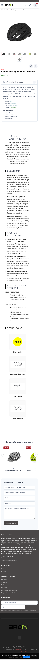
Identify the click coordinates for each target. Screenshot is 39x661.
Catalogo (4, 587)
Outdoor (3, 571)
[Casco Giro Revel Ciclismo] (13, 456)
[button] (26, 5)
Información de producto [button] (15, 82)
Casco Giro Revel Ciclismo (13, 470)
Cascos (25, 10)
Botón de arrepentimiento (9, 590)
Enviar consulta (11, 523)
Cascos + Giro (14, 105)
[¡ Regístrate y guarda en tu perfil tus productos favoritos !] (36, 66)
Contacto (4, 580)
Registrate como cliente (8, 593)
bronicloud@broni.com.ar (10, 560)
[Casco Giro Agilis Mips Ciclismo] (4, 54)
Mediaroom (4, 585)
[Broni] (9, 5)
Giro (10, 102)
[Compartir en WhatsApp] (31, 66)
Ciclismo (8, 10)
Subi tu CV (4, 582)
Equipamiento (17, 10)
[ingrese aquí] (18, 649)
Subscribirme (31, 607)
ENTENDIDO (26, 657)
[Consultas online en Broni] (19, 637)
